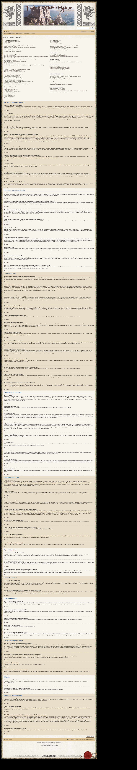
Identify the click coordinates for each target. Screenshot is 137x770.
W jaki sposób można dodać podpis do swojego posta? (14, 71)
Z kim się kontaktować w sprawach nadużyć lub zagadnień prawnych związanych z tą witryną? (68, 90)
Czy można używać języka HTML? (11, 89)
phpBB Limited (42, 699)
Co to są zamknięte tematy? (9, 96)
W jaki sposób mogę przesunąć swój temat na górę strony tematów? (17, 83)
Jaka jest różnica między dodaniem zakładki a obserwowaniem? (62, 75)
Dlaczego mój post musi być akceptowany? (12, 82)
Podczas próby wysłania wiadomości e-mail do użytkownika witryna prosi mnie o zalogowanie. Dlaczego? (24, 65)
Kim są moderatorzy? (54, 42)
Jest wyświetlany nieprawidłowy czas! (11, 57)
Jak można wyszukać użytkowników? (57, 69)
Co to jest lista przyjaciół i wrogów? (56, 60)
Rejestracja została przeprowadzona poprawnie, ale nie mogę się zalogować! (19, 45)
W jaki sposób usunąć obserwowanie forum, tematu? (60, 78)
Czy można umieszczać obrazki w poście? (12, 91)
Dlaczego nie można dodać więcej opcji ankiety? (13, 74)
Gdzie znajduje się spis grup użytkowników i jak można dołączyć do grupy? (64, 45)
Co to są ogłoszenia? (8, 94)
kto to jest (26, 717)
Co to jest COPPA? (7, 42)
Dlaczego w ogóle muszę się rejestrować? (12, 41)
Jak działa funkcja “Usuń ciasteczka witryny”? (13, 51)
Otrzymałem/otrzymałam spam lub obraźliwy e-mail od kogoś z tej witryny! (64, 56)
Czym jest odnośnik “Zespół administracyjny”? (59, 49)
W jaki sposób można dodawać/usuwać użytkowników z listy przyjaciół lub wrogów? (66, 61)
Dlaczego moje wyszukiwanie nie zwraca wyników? (60, 67)
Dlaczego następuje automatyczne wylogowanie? (13, 49)
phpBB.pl (88, 230)
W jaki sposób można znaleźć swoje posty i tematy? (60, 70)
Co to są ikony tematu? (8, 97)
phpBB (47, 742)
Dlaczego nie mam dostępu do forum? (11, 76)
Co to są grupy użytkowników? (56, 43)
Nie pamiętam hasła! (8, 48)
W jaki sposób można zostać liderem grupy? (58, 46)
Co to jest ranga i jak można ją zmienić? (11, 63)
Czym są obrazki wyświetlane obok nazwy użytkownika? (15, 61)
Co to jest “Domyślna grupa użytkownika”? (58, 48)
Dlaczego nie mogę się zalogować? (11, 46)
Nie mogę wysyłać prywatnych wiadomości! (58, 54)
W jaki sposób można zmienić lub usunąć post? (13, 70)
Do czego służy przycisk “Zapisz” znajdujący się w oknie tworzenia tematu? (18, 81)
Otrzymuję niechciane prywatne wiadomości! (58, 55)
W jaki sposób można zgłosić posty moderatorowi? (14, 80)
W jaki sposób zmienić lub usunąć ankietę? (12, 75)
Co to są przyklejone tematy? (9, 95)
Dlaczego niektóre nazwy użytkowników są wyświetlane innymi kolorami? (64, 47)
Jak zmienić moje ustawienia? (10, 55)
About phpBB (44, 700)
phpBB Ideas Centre (72, 707)
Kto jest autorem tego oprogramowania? (57, 88)
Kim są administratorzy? (54, 41)
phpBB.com (6, 231)
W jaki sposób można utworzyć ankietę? (12, 72)
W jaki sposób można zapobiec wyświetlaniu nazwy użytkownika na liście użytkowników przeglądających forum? (26, 56)
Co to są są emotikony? (8, 90)
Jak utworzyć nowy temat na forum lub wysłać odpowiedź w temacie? (17, 69)
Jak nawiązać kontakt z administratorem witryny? (59, 92)
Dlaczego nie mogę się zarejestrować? (11, 43)
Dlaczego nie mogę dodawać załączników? (12, 77)
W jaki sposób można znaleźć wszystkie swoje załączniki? (61, 84)
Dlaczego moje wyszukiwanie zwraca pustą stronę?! (60, 68)
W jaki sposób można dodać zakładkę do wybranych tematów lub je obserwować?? (66, 76)
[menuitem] (11, 31)
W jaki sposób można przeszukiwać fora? (58, 66)
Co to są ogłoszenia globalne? (10, 92)
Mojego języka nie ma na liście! (10, 60)
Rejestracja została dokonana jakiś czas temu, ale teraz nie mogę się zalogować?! (20, 47)
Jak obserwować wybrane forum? (56, 77)
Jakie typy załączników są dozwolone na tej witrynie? (60, 82)
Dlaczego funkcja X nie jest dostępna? (57, 89)
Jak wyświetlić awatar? (8, 62)
